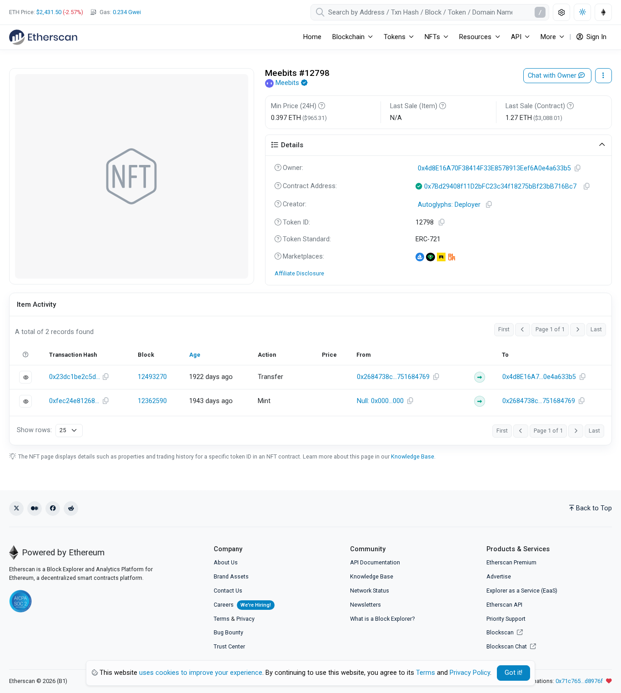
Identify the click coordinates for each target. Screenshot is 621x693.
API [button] (516, 37)
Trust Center (229, 646)
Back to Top (594, 508)
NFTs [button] (432, 37)
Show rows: (34, 430)
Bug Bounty (228, 632)
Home (312, 37)
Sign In (595, 37)
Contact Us (228, 590)
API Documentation (375, 562)
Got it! (513, 673)
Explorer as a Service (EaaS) (521, 590)
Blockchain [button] (348, 37)
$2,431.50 (48, 12)
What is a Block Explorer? (382, 618)
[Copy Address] (577, 169)
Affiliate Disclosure (299, 273)
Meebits (287, 83)
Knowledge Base (412, 456)
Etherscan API (504, 604)
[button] (438, 145)
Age (194, 354)
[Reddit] (71, 508)
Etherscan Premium (511, 562)
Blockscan (500, 632)
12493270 (152, 377)
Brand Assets (231, 576)
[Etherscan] (43, 37)
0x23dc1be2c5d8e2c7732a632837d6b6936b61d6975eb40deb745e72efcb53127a (74, 377)
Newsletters (365, 604)
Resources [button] (475, 37)
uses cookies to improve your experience (200, 673)
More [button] (548, 37)
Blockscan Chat (507, 646)
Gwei (127, 12)
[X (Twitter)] (16, 508)
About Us (226, 562)
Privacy (245, 618)
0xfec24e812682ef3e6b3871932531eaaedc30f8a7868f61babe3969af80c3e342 (74, 401)
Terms (222, 618)
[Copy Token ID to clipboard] (441, 223)
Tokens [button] (395, 37)
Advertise (498, 576)
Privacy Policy (470, 673)
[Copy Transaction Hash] (106, 377)
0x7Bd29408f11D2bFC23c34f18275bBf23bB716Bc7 (500, 186)
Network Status (369, 590)
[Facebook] (52, 508)
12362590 (152, 401)
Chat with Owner (553, 76)
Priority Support (506, 618)
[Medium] (34, 508)
